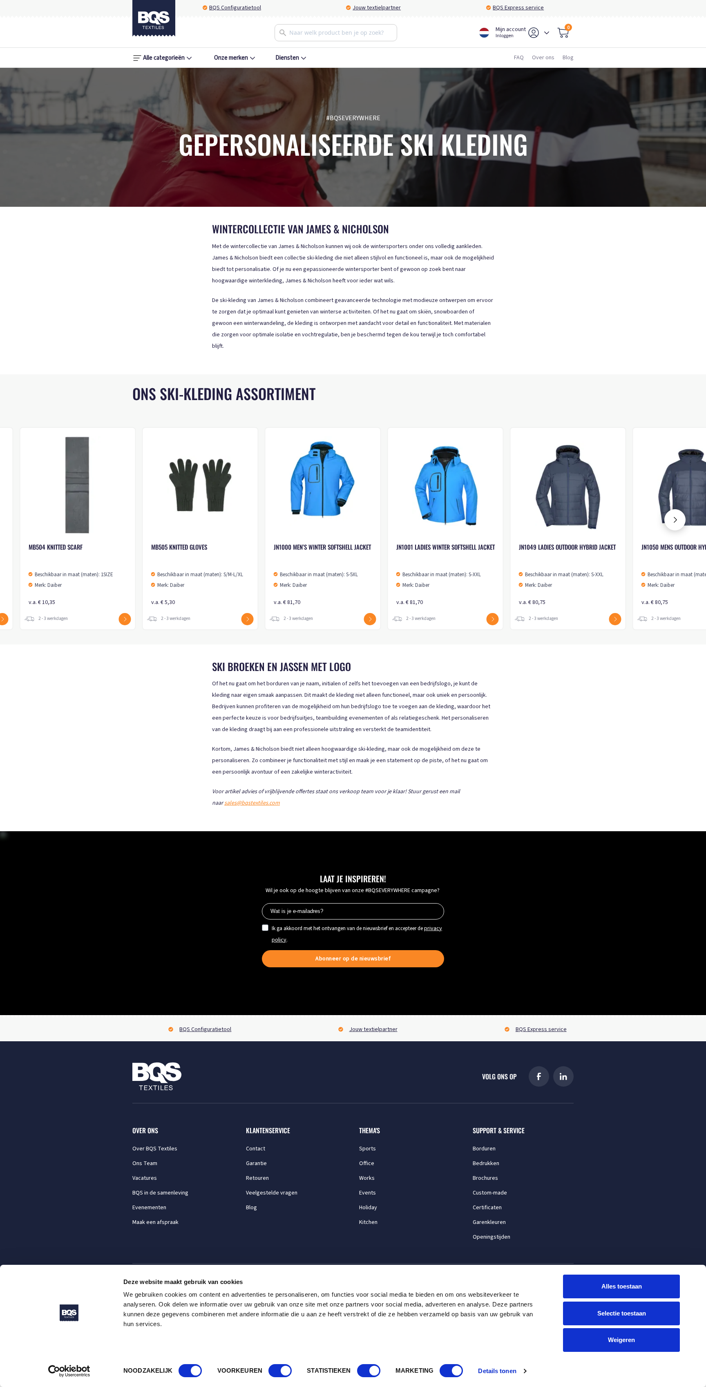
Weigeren (621, 1339)
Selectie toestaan (621, 1313)
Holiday (368, 1208)
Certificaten (487, 1208)
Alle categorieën (164, 58)
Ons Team (144, 1163)
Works (367, 1178)
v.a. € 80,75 (567, 574)
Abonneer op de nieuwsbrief (353, 959)
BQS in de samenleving (160, 1193)
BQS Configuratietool (235, 8)
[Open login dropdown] (546, 32)
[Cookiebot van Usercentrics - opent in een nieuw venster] (69, 1371)
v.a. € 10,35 (71, 574)
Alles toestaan (621, 1286)
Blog (568, 58)
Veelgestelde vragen (271, 1193)
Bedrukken (486, 1163)
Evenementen (149, 1208)
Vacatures (144, 1178)
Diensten (287, 58)
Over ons (543, 58)
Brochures (485, 1178)
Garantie (256, 1163)
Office (366, 1163)
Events (367, 1193)
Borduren (484, 1149)
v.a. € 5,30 (197, 574)
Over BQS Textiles (154, 1149)
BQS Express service (518, 8)
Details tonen (497, 1370)
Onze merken (231, 58)
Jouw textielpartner (377, 8)
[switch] (280, 1370)
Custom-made (490, 1193)
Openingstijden (491, 1237)
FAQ (519, 58)
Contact (255, 1149)
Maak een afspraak (155, 1222)
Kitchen (368, 1222)
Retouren (257, 1178)
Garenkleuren (489, 1222)
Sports (367, 1149)
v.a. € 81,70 (322, 574)
